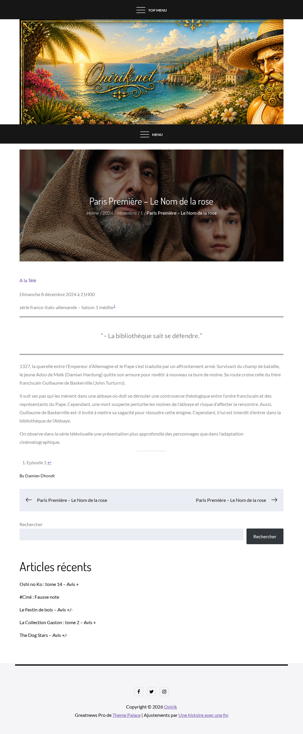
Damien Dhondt (40, 475)
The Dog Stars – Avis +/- (44, 635)
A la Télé (28, 280)
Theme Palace (126, 715)
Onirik (170, 706)
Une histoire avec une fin (203, 715)
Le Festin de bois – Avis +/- (46, 609)
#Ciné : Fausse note (39, 597)
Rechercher (31, 524)
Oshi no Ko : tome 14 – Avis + (49, 584)
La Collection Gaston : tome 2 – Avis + (58, 622)
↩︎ (49, 462)
